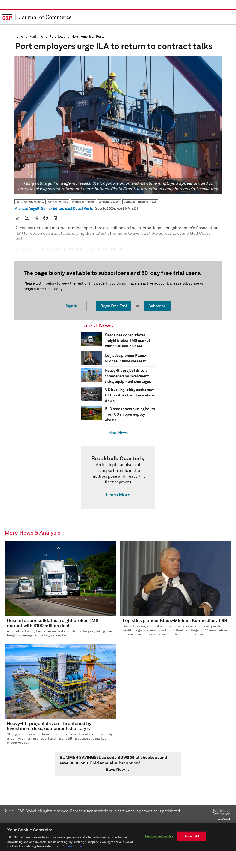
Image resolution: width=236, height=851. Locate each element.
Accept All (191, 836)
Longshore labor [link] (109, 201)
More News (118, 433)
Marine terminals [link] (83, 201)
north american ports (87, 37)
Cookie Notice (72, 846)
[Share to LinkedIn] (55, 218)
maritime (36, 37)
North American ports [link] (30, 201)
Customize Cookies (159, 836)
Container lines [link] (58, 201)
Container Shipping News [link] (140, 201)
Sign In (71, 306)
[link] (118, 477)
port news (57, 37)
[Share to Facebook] (45, 218)
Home (18, 37)
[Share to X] (37, 218)
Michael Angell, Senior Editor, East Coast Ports (53, 208)
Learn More (118, 494)
